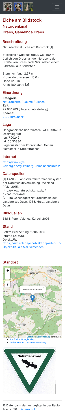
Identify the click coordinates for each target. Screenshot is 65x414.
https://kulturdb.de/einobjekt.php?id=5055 (32, 243)
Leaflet (30, 336)
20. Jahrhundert (14, 117)
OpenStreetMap (43, 336)
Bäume (28, 102)
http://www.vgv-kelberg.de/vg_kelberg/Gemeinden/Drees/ (31, 164)
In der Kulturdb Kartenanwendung (28, 342)
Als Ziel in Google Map (22, 339)
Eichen (40, 102)
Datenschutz (28, 409)
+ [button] (7, 270)
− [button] (7, 276)
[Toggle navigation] (57, 6)
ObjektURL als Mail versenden (23, 247)
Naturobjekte (12, 102)
